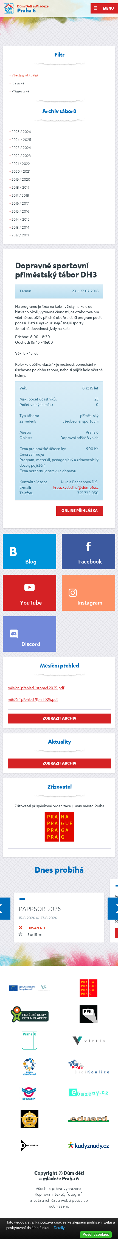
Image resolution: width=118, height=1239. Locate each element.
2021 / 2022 (21, 163)
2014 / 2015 (20, 219)
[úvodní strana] (26, 8)
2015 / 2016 (20, 211)
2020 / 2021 (21, 171)
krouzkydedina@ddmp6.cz (76, 487)
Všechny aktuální (25, 75)
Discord (30, 644)
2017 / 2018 (20, 195)
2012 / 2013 (20, 235)
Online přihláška (79, 511)
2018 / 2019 (20, 187)
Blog (30, 562)
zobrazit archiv (59, 718)
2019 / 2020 (21, 179)
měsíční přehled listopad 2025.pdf (36, 688)
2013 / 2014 (20, 227)
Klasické (18, 83)
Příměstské (20, 91)
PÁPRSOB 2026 (40, 909)
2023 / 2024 (21, 147)
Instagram (89, 603)
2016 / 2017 (20, 203)
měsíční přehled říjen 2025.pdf (33, 699)
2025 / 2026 (21, 131)
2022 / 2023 (21, 155)
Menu (108, 8)
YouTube (31, 603)
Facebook (90, 562)
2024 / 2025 (21, 139)
